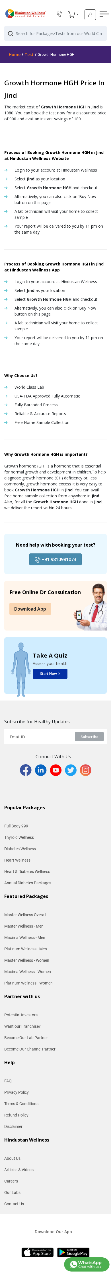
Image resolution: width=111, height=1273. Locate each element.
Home (14, 54)
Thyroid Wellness (19, 837)
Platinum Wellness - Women (28, 983)
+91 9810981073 (58, 559)
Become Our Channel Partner (30, 1049)
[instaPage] (85, 770)
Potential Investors (21, 1015)
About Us (12, 1158)
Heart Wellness (17, 860)
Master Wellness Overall (25, 914)
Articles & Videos (19, 1169)
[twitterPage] (72, 770)
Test (29, 54)
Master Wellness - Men (24, 926)
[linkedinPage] (42, 770)
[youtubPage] (57, 770)
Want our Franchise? (22, 1026)
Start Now (48, 673)
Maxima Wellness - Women (27, 971)
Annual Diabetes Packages (27, 883)
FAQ (8, 1081)
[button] (71, 14)
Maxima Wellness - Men (24, 937)
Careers (11, 1181)
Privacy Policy (16, 1092)
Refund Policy (16, 1115)
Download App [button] (30, 609)
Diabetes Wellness (20, 848)
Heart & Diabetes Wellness (27, 871)
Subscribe (89, 736)
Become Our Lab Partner (26, 1037)
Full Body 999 (16, 826)
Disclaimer (13, 1126)
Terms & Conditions (21, 1103)
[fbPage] (27, 770)
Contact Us (14, 1204)
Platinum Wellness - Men (25, 949)
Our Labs (12, 1192)
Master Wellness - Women (26, 960)
